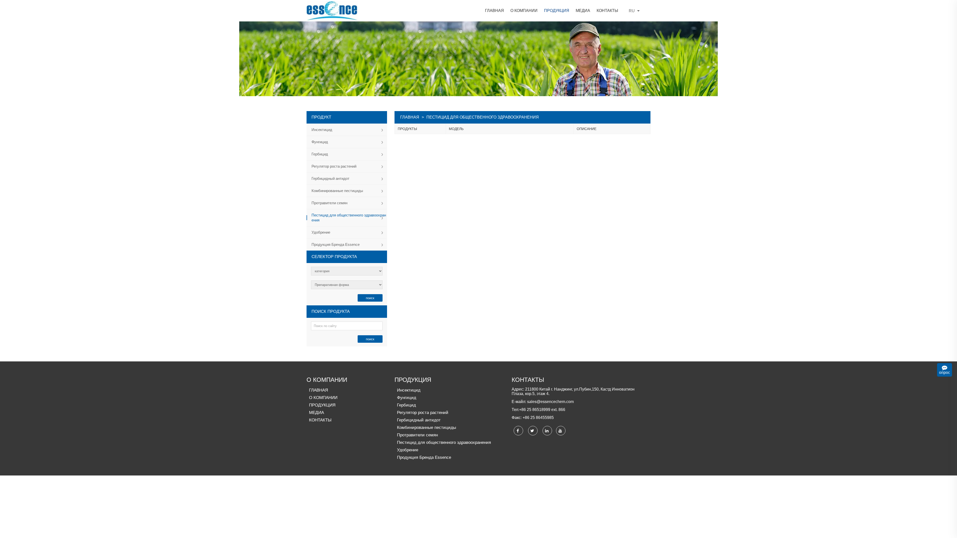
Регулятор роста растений (334, 166)
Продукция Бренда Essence (336, 244)
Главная (409, 117)
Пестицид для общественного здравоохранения (349, 217)
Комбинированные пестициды (337, 191)
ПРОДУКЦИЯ (413, 379)
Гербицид (320, 154)
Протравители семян (329, 203)
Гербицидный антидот (330, 178)
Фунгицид (320, 142)
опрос (944, 372)
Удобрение (321, 232)
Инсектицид (322, 130)
